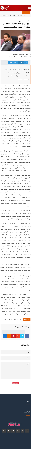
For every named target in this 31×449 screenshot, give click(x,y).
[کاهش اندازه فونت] (8, 56)
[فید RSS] (9, 336)
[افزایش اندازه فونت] (14, 56)
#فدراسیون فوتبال (8, 319)
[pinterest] (13, 431)
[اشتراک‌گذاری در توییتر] (22, 336)
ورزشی (20, 62)
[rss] (9, 431)
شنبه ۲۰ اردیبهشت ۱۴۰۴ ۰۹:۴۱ (20, 54)
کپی (26, 332)
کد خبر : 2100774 (23, 56)
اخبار (26, 62)
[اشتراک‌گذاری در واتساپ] (18, 336)
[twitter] (22, 431)
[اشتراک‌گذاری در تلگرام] (13, 336)
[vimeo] (4, 431)
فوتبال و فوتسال (12, 62)
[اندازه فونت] (11, 56)
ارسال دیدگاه (15, 383)
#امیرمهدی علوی (17, 319)
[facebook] (27, 431)
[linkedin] (18, 431)
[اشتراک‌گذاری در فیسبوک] (27, 336)
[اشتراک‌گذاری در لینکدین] (5, 336)
